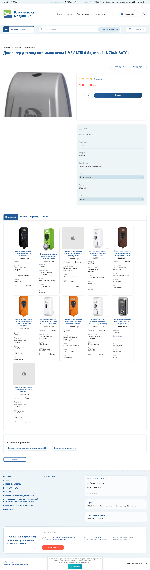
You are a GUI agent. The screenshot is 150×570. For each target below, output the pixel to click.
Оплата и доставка (83, 14)
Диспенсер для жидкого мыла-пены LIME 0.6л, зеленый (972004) (48, 256)
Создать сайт (130, 563)
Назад (14, 459)
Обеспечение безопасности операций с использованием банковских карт (21, 500)
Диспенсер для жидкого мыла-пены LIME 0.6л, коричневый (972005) (122, 253)
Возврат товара (100, 14)
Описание (23, 217)
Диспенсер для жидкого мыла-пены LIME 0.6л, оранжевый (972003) (73, 322)
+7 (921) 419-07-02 (10, 2)
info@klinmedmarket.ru (96, 519)
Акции (69, 14)
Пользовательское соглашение (18, 506)
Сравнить (86, 128)
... (112, 14)
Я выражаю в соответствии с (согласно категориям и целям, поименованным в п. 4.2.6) (89, 539)
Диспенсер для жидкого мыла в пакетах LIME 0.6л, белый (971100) (73, 253)
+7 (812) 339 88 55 (95, 483)
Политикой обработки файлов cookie (80, 562)
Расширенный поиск (107, 29)
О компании (49, 476)
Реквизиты (8, 509)
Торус (81, 145)
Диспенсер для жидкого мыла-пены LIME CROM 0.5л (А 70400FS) (122, 322)
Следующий (138, 67)
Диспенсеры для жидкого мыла (23, 47)
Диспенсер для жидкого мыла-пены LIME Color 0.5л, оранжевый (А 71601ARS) (23, 323)
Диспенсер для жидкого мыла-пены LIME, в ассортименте (23, 253)
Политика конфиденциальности (18, 496)
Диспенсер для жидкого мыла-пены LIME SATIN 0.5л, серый (23, 389)
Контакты (7, 492)
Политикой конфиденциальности (101, 538)
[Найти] (41, 29)
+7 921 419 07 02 (94, 487)
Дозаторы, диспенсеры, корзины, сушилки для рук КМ (27, 448)
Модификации (10, 217)
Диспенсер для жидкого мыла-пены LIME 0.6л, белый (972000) (97, 253)
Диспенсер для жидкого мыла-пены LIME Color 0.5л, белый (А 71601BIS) (48, 322)
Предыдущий (119, 67)
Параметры (34, 217)
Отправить (53, 547)
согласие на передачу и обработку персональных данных (64, 538)
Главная (59, 14)
